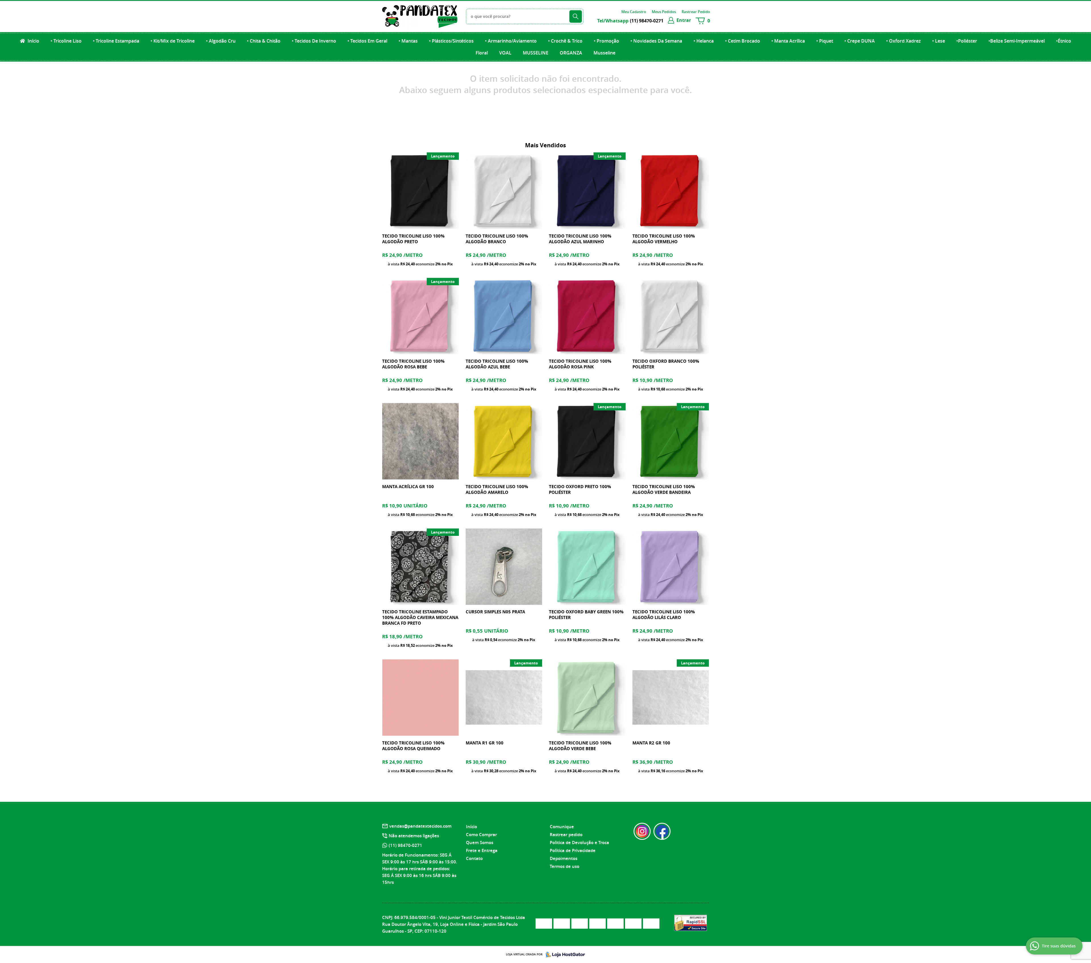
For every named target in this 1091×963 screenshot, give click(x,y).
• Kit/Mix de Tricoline (173, 41)
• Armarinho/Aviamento (511, 41)
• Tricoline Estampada (116, 41)
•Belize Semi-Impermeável (1016, 41)
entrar (683, 20)
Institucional (480, 816)
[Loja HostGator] (563, 954)
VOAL (505, 53)
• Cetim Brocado (742, 41)
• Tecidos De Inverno (314, 41)
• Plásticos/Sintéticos (451, 41)
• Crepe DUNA (859, 41)
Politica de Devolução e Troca (579, 842)
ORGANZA (571, 53)
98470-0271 (646, 21)
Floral (482, 53)
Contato (474, 858)
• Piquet (824, 41)
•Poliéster (966, 41)
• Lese (938, 41)
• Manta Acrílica (788, 41)
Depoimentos (563, 858)
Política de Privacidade (573, 850)
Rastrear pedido (566, 835)
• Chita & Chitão (263, 41)
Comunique (562, 827)
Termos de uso (564, 866)
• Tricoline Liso (66, 41)
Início (32, 41)
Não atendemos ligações (414, 836)
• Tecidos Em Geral (367, 41)
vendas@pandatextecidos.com (420, 826)
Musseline (604, 53)
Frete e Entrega (481, 850)
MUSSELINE (535, 53)
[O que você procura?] (575, 16)
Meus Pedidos (664, 11)
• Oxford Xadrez (903, 41)
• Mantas (408, 41)
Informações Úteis (570, 816)
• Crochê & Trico (565, 41)
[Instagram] (642, 831)
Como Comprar (481, 835)
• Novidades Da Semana (656, 41)
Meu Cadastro (633, 11)
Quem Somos (479, 842)
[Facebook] (662, 831)
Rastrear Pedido (696, 11)
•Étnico (1063, 41)
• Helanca (704, 41)
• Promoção (606, 41)
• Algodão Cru (221, 41)
